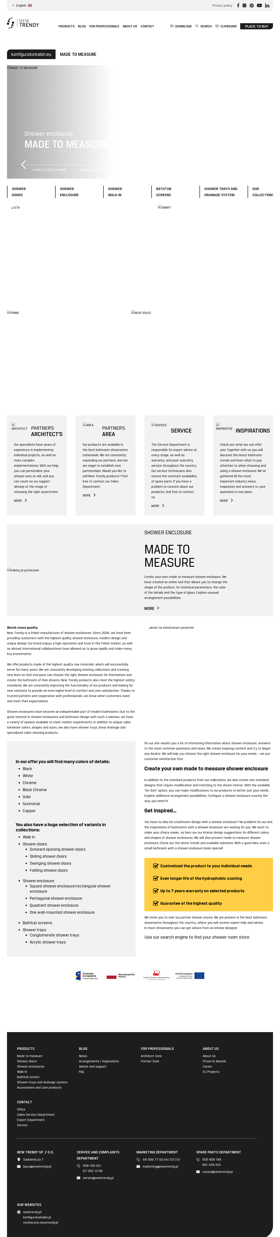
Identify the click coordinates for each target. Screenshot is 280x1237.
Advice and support (93, 1066)
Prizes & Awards (214, 1061)
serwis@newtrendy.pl (98, 1178)
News (83, 1056)
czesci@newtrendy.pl (217, 1172)
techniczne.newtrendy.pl (40, 1223)
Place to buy (256, 26)
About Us (209, 1056)
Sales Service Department (36, 1115)
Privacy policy (222, 5)
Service (22, 1125)
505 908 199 (211, 1159)
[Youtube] (259, 5)
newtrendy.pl (32, 1212)
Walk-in (22, 1072)
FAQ (81, 1072)
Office (21, 1109)
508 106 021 (92, 1166)
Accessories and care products (39, 1087)
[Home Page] (23, 23)
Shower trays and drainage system (42, 1082)
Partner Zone (150, 1061)
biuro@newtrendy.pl (37, 1166)
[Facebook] (238, 5)
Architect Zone (151, 1056)
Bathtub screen (28, 1077)
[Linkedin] (267, 5)
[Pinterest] (252, 5)
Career (207, 1066)
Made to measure (29, 1056)
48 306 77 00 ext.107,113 (161, 1159)
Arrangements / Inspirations (99, 1061)
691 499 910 (211, 1165)
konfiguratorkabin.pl (37, 1217)
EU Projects (211, 1072)
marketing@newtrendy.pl (160, 1166)
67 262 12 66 (93, 1171)
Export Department (31, 1120)
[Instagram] (244, 5)
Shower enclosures (30, 1066)
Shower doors (27, 1061)
